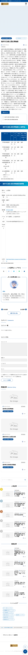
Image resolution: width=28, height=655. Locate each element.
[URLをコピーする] (24, 271)
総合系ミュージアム (20, 614)
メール (3, 363)
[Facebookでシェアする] (8, 271)
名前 (3, 357)
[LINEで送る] (19, 271)
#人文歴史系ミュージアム (21, 38)
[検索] (25, 480)
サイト (2, 369)
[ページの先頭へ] (25, 651)
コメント (4, 341)
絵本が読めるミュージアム (9, 614)
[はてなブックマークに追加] (14, 271)
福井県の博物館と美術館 (6, 38)
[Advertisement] (14, 20)
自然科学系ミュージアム (8, 617)
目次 (5, 112)
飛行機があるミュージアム (9, 619)
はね (4, 291)
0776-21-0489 (9, 209)
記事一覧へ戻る (14, 313)
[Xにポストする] (3, 271)
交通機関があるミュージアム (9, 610)
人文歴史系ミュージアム (8, 612)
